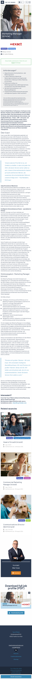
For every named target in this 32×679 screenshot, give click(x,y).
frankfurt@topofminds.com (16, 645)
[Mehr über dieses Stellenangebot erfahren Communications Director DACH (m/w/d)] (16, 515)
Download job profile (17, 612)
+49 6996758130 (16, 647)
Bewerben (17, 573)
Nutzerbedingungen (16, 673)
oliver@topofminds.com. (20, 403)
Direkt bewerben (16, 677)
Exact (13, 62)
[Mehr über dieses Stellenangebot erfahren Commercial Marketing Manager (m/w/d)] (16, 472)
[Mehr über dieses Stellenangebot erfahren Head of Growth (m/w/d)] (16, 431)
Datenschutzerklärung (16, 670)
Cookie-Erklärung (16, 671)
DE (21, 2)
